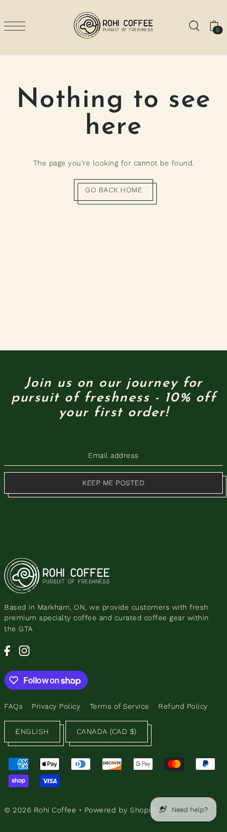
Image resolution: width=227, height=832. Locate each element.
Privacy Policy (56, 706)
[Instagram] (24, 651)
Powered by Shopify (121, 810)
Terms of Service (119, 706)
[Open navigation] (17, 26)
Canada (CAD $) (107, 731)
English (32, 731)
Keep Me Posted (113, 482)
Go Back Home (113, 189)
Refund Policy (183, 706)
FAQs (13, 706)
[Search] (193, 25)
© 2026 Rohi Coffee (40, 810)
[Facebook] (7, 651)
